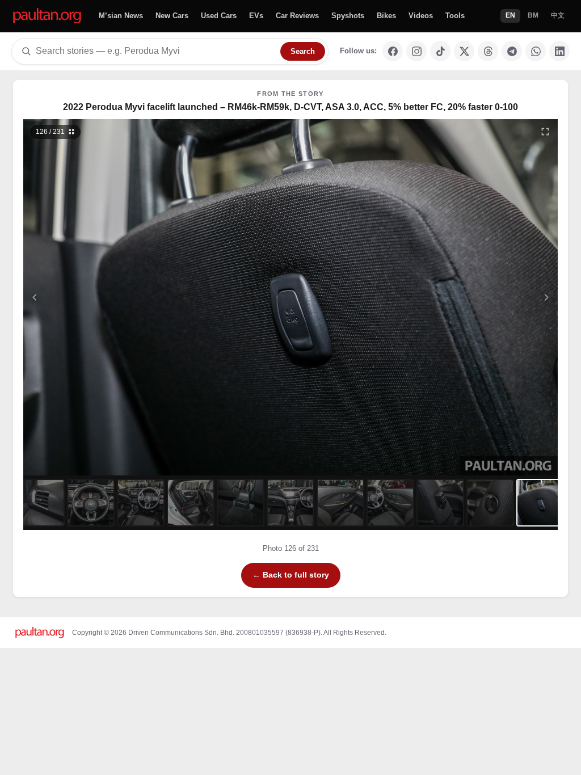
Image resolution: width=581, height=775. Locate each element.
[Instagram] (416, 51)
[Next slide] (491, 297)
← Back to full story (290, 574)
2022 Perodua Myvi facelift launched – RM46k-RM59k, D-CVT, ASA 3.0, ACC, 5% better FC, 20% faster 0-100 (290, 107)
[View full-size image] (545, 131)
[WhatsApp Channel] (535, 51)
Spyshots (347, 15)
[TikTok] (440, 51)
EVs (256, 15)
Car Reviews (297, 15)
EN (510, 15)
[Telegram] (512, 51)
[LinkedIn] (559, 51)
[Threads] (488, 51)
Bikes (386, 15)
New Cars (171, 15)
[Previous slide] (90, 297)
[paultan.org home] (47, 16)
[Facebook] (392, 51)
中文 (558, 15)
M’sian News (121, 15)
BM (533, 15)
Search (302, 51)
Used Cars (219, 15)
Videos (421, 15)
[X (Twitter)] (464, 51)
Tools (455, 15)
